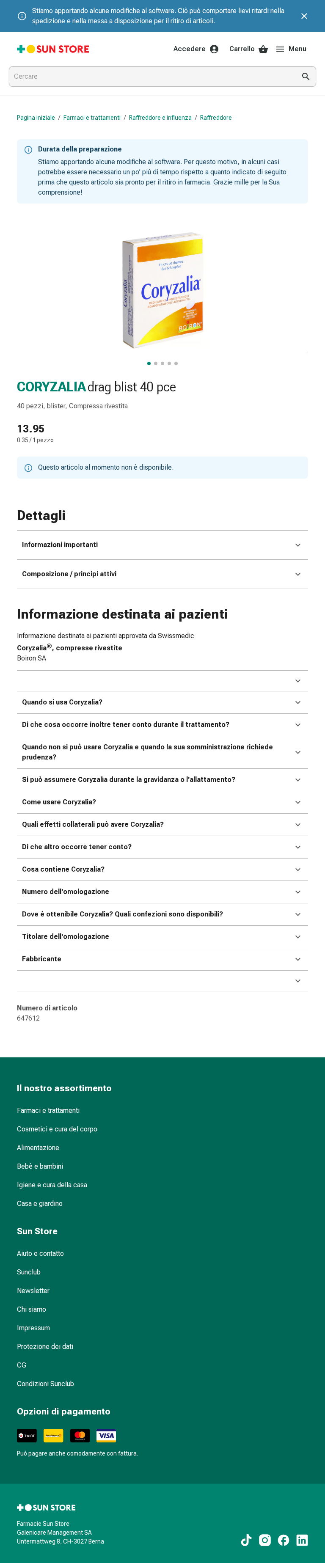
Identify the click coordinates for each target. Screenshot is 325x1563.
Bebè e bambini (40, 1166)
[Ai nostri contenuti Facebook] (283, 1540)
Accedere (190, 49)
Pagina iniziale (36, 117)
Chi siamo (31, 1309)
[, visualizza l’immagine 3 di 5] (162, 363)
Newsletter (33, 1291)
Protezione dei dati (45, 1347)
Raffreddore (216, 117)
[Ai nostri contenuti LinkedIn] (302, 1540)
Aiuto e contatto (40, 1253)
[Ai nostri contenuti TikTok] (246, 1540)
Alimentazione (38, 1148)
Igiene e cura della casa (52, 1185)
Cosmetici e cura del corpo (57, 1129)
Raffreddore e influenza (160, 117)
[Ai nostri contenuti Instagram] (265, 1540)
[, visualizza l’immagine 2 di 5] (155, 363)
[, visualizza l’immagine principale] (149, 363)
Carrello (242, 49)
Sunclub (29, 1272)
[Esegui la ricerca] (306, 76)
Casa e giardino (40, 1204)
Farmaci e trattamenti (92, 117)
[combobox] (150, 76)
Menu (297, 49)
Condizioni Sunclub (45, 1384)
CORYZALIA (51, 387)
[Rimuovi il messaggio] (304, 16)
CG (21, 1365)
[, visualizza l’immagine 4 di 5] (169, 363)
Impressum (33, 1328)
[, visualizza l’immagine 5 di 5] (176, 363)
